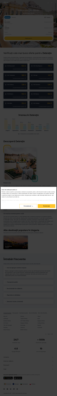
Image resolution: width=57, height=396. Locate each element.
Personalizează (27, 206)
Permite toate (46, 206)
